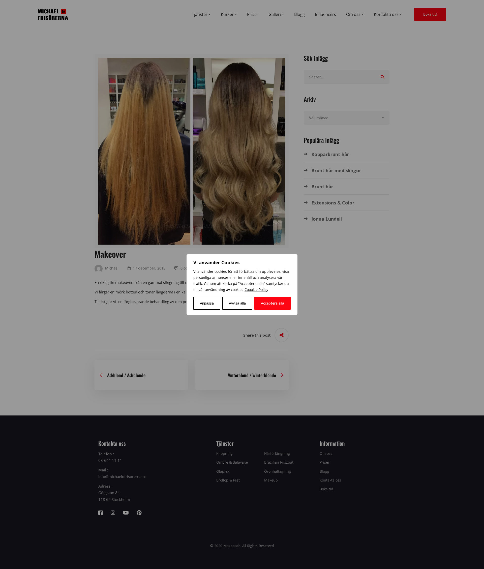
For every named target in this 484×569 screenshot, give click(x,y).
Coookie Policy (256, 289)
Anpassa (207, 303)
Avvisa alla (237, 303)
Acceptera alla (272, 303)
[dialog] (242, 284)
